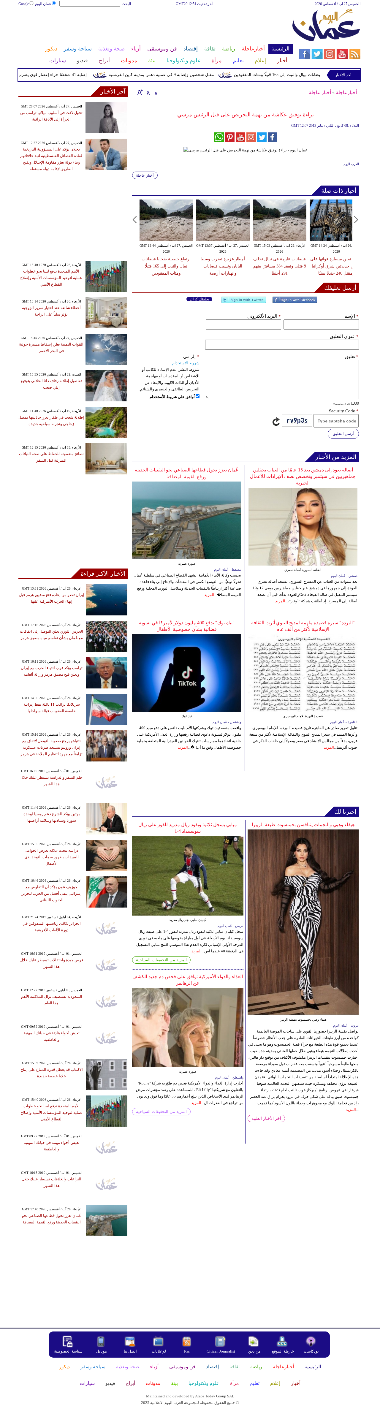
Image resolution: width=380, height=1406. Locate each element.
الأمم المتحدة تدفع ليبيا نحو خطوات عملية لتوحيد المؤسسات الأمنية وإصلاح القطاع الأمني (51, 277)
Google (23, 4)
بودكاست (311, 1351)
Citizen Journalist (221, 1351)
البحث (126, 4)
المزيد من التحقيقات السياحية (161, 960)
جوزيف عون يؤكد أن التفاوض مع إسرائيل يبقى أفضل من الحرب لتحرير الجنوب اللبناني (52, 893)
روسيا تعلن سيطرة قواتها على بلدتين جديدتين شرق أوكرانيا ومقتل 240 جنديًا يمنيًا (336, 266)
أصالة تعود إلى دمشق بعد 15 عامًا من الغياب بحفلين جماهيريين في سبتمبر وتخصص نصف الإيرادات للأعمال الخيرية (303, 476)
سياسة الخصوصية (68, 1351)
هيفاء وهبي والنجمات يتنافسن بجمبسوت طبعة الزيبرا (303, 824)
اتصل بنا (130, 1351)
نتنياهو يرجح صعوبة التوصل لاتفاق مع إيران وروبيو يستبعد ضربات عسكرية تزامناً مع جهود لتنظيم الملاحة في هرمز (51, 747)
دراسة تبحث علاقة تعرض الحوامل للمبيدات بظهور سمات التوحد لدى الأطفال (51, 857)
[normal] (148, 92)
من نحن (254, 1351)
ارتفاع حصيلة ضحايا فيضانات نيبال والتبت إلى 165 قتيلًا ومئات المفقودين (317, 74)
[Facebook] (294, 302)
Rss (187, 1351)
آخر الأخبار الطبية (266, 1118)
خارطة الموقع (283, 1351)
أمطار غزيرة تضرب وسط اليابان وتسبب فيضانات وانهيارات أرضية (223, 266)
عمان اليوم (43, 4)
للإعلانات (159, 1351)
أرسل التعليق (343, 433)
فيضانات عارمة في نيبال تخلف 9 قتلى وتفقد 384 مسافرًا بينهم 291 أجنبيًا (279, 266)
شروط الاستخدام (186, 363)
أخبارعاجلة (346, 92)
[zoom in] (140, 92)
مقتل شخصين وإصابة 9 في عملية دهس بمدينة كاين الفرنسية (183, 74)
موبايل (102, 1351)
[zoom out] (156, 92)
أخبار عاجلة (320, 92)
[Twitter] (243, 302)
